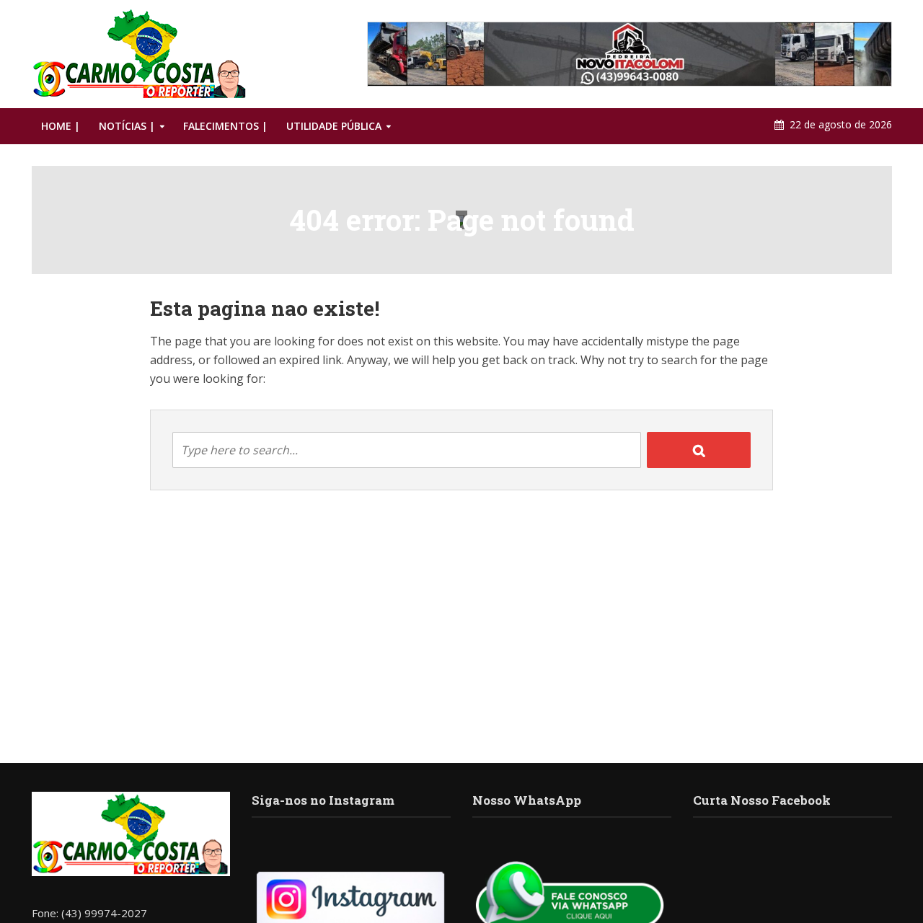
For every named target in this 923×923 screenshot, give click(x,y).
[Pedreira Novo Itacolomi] (629, 54)
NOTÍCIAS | (127, 126)
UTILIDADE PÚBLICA (333, 126)
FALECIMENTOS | (225, 126)
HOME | (60, 126)
